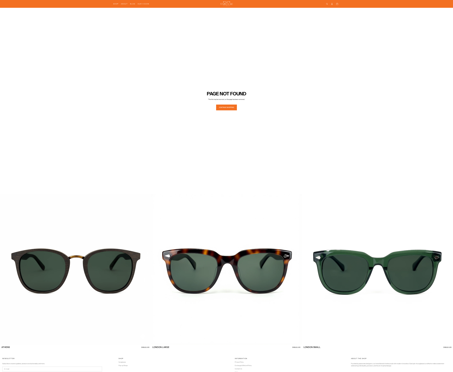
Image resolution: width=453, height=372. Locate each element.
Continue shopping (226, 107)
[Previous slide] (3, 269)
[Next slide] (147, 269)
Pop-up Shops (123, 365)
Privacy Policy (239, 362)
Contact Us (238, 369)
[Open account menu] (332, 3)
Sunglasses (122, 362)
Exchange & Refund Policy (243, 365)
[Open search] (327, 3)
